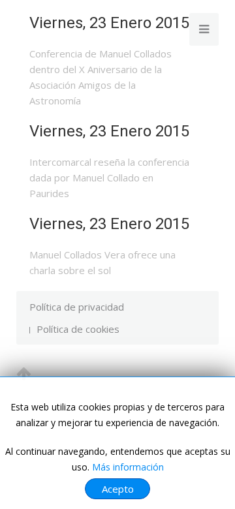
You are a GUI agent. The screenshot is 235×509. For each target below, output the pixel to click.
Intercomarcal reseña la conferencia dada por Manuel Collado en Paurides (109, 177)
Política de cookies (78, 328)
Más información (128, 467)
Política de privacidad (76, 306)
